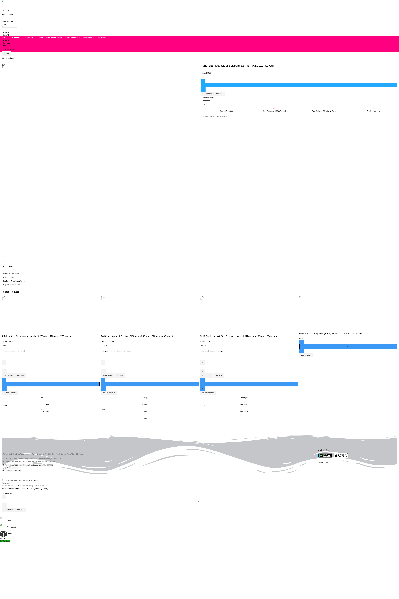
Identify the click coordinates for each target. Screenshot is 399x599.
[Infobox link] (224, 110)
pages (5, 345)
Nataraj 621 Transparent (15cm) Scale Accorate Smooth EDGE (330, 333)
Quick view (9, 332)
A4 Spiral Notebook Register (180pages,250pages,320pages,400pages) (137, 336)
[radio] (6, 351)
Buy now (219, 94)
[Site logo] (13, 4)
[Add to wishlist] (15, 332)
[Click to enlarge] (5, 258)
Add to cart (207, 94)
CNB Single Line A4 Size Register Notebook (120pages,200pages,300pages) (238, 336)
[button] (306, 355)
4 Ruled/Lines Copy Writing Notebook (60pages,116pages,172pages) (36, 336)
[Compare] (4, 332)
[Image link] (14, 446)
